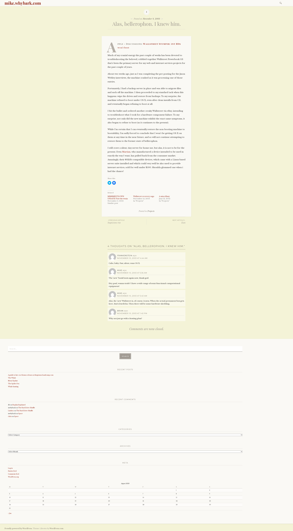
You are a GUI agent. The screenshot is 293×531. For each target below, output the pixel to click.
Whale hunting (13, 386)
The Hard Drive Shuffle (26, 408)
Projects (150, 211)
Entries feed (12, 471)
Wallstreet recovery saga (143, 196)
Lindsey (11, 411)
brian (120, 311)
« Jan (9, 513)
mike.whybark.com (23, 3)
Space (20, 413)
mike (119, 270)
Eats (178, 221)
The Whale (12, 378)
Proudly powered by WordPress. (18, 528)
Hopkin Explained (18, 405)
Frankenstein (124, 256)
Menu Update (13, 381)
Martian (126, 152)
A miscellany (164, 196)
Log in (10, 468)
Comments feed (13, 474)
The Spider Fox (13, 383)
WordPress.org (13, 477)
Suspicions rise (116, 221)
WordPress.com (56, 528)
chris (10, 416)
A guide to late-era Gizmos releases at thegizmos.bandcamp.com (30, 375)
